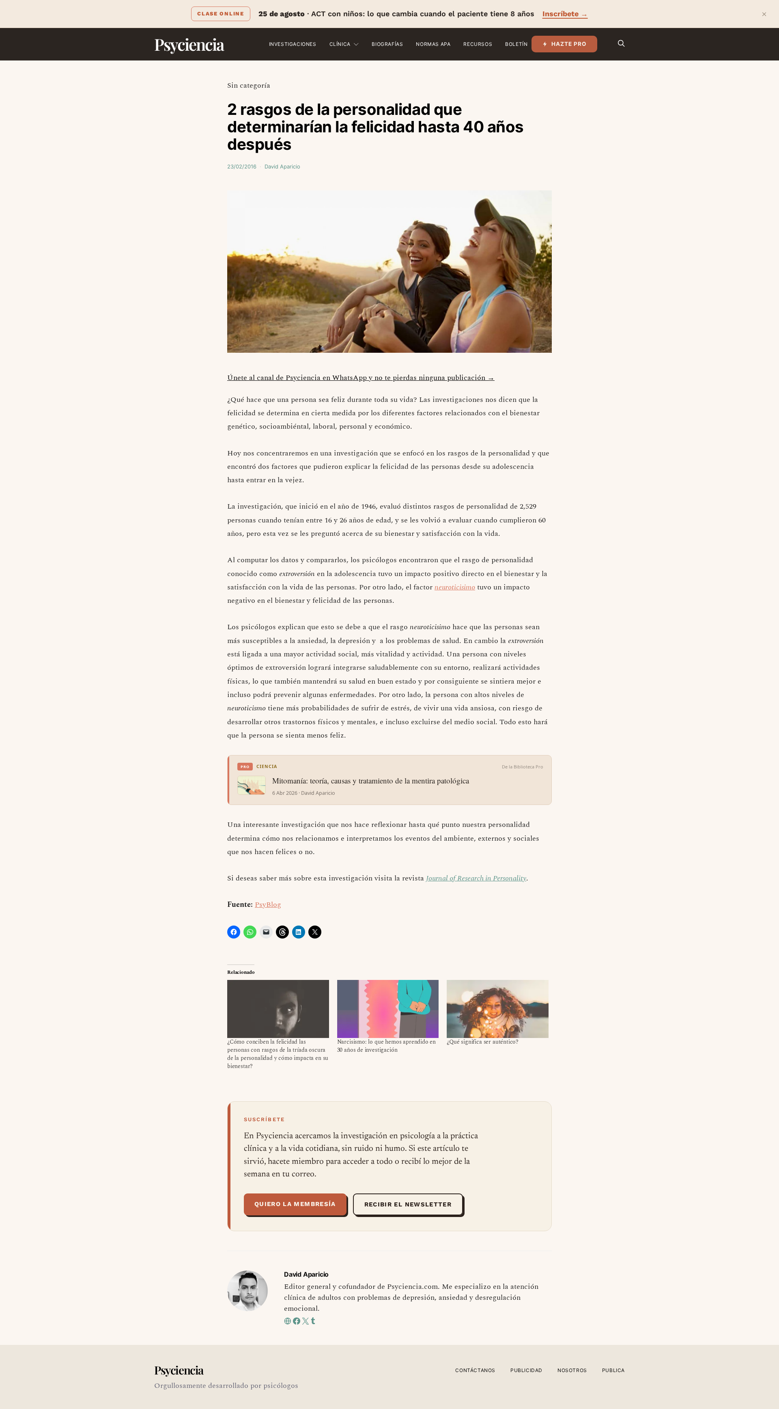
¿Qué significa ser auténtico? (483, 1042)
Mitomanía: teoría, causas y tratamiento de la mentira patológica (370, 780)
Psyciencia (189, 44)
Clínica (340, 44)
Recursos (477, 44)
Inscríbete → (565, 13)
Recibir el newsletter (408, 1204)
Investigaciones (292, 44)
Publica (613, 1370)
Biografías (387, 44)
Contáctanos (475, 1370)
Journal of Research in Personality (476, 878)
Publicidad (526, 1370)
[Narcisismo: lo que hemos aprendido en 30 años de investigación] (388, 1009)
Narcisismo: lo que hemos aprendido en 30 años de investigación (386, 1046)
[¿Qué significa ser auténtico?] (498, 1009)
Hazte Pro (569, 44)
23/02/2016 (241, 166)
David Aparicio (282, 166)
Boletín (516, 44)
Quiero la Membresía (295, 1204)
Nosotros (572, 1370)
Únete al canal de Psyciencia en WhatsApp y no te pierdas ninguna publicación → (361, 377)
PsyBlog (268, 904)
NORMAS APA (433, 44)
